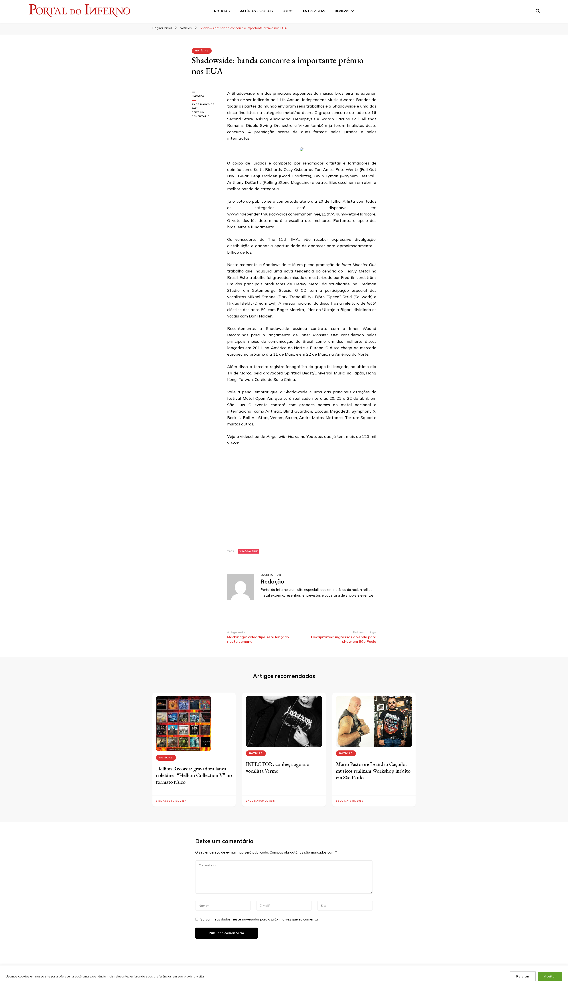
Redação (198, 95)
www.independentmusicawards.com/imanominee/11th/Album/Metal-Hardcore (301, 214)
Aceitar (550, 976)
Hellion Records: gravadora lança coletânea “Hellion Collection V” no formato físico (194, 775)
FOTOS (287, 11)
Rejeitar (522, 976)
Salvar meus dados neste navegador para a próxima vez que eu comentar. (260, 919)
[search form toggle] (538, 11)
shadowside (248, 551)
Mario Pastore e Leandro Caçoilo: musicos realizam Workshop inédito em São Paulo (373, 771)
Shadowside (243, 93)
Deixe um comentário (206, 114)
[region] (284, 975)
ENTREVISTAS (314, 11)
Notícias (201, 50)
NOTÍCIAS (222, 11)
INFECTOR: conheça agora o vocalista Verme (277, 767)
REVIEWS (342, 11)
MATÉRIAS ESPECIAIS (256, 11)
